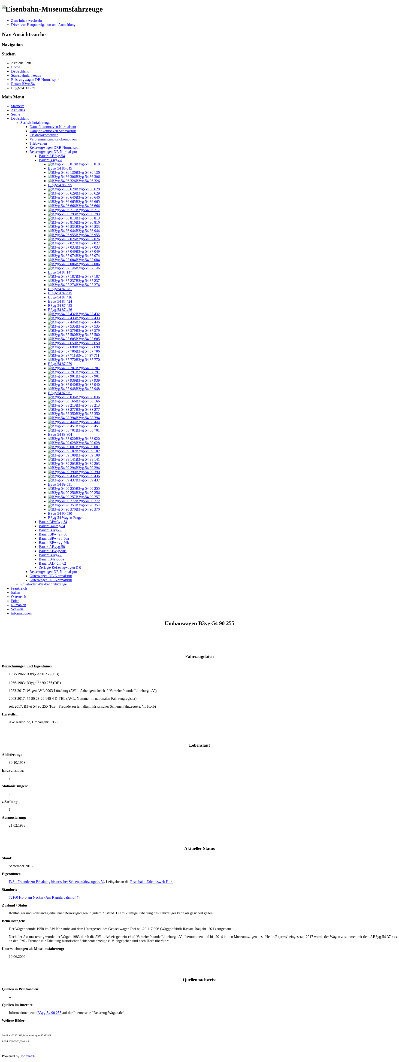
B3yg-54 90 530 (60, 513)
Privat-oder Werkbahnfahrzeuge (43, 584)
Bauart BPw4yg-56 (53, 534)
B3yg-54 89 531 (60, 484)
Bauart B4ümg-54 (52, 526)
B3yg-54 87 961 (60, 393)
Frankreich (19, 588)
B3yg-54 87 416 (60, 297)
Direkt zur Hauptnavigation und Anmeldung (43, 25)
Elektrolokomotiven (44, 135)
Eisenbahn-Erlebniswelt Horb (151, 882)
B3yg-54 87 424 (60, 301)
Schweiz (17, 609)
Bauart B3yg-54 (50, 160)
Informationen (21, 613)
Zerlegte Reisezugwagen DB (60, 567)
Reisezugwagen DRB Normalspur (55, 147)
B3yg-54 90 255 (49, 1013)
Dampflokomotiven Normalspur (53, 127)
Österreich (18, 597)
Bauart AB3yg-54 (52, 156)
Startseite (17, 106)
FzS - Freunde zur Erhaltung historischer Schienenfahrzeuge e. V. (56, 882)
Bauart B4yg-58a (51, 559)
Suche (15, 114)
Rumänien (18, 605)
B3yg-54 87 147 (60, 272)
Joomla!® (27, 1056)
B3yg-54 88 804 (60, 434)
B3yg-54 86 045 (60, 168)
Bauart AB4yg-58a (52, 551)
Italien (15, 592)
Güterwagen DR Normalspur (51, 580)
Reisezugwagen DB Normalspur (53, 152)
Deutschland (20, 118)
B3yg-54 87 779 (60, 364)
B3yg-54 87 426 (60, 310)
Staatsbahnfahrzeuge (35, 123)
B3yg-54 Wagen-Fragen (65, 518)
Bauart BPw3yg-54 (53, 522)
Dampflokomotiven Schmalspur (53, 131)
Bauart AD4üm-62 (52, 563)
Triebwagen (38, 143)
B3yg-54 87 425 (60, 305)
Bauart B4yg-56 (50, 530)
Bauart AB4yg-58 (52, 547)
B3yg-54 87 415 (60, 293)
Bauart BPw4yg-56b (54, 543)
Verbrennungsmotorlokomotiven (53, 139)
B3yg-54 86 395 (60, 185)
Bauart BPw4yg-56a (54, 538)
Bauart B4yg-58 (50, 555)
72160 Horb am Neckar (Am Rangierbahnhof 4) (44, 897)
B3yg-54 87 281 (60, 289)
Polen (15, 601)
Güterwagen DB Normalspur (51, 576)
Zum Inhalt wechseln (26, 20)
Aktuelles (18, 110)
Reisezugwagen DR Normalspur (53, 572)
